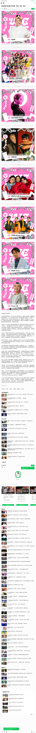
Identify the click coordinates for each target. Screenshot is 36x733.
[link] (4, 732)
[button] (2, 732)
